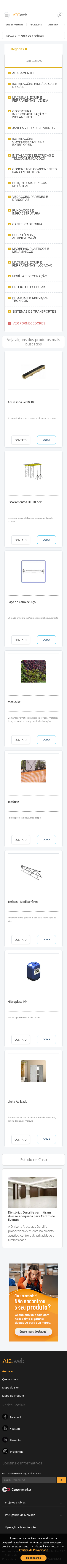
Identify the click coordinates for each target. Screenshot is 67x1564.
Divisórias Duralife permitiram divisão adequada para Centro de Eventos (31, 1216)
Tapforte (13, 802)
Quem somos (10, 1379)
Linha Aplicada (17, 1101)
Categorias (16, 49)
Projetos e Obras (15, 1502)
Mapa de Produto (13, 1395)
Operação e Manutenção (20, 1527)
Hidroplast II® (17, 1002)
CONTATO (21, 440)
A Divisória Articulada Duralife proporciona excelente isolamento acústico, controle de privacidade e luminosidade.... (31, 1233)
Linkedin (15, 1440)
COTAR (46, 439)
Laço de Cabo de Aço (22, 602)
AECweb (11, 35)
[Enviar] (61, 1480)
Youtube (15, 1428)
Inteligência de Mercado (20, 1515)
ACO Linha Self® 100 (21, 402)
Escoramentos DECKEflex (25, 502)
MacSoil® (14, 702)
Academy (53, 24)
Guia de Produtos (14, 24)
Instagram (16, 1451)
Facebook (16, 1417)
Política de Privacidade (33, 1550)
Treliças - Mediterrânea (23, 902)
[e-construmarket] (16, 1489)
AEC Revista (36, 24)
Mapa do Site (10, 1387)
